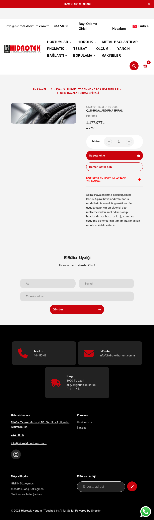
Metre (96, 141)
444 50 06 (61, 26)
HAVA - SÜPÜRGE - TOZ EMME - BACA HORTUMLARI (86, 89)
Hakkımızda (84, 422)
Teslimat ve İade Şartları (26, 494)
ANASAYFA (40, 89)
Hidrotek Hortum (31, 510)
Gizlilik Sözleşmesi (22, 483)
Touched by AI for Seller (59, 510)
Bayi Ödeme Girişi (88, 26)
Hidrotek (91, 115)
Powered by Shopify (87, 510)
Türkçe (143, 26)
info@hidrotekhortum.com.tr (27, 26)
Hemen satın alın (100, 166)
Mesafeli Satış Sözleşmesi (27, 488)
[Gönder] (132, 486)
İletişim (81, 427)
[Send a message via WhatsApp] (145, 511)
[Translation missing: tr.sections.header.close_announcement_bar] (149, 4)
